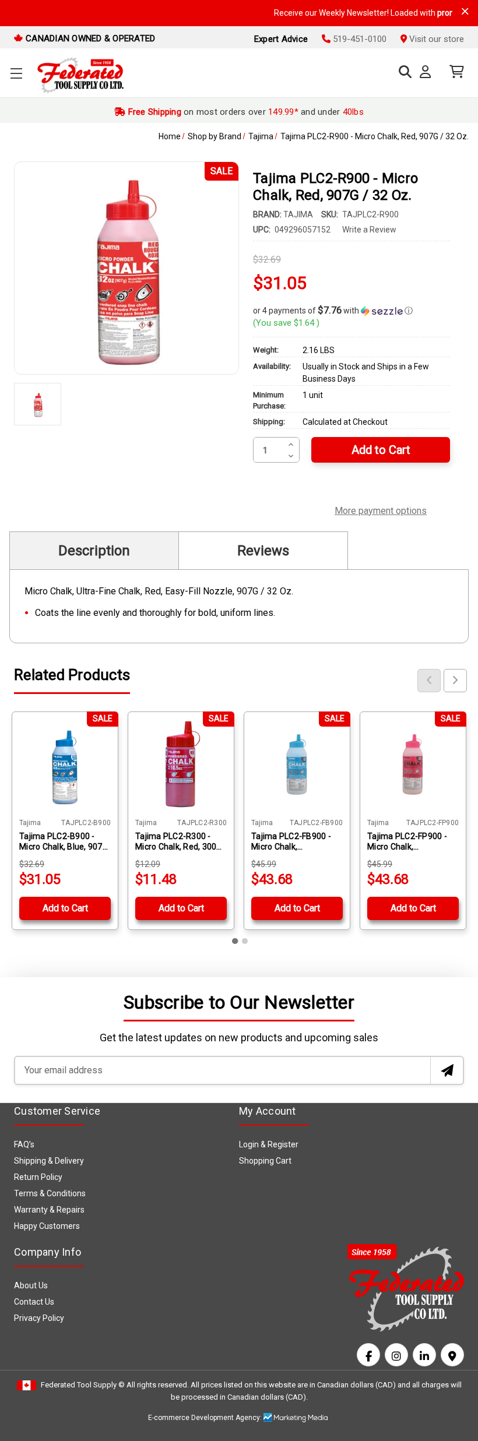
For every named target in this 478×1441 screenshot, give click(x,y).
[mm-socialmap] (452, 1354)
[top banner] (465, 11)
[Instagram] (396, 1354)
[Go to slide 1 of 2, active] (235, 941)
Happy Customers (47, 1226)
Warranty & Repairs (49, 1209)
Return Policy (38, 1177)
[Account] (427, 72)
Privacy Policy (39, 1318)
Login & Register (268, 1144)
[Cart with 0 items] (454, 72)
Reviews (263, 550)
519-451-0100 (358, 39)
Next (455, 680)
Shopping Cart (265, 1160)
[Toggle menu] (16, 73)
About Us (31, 1285)
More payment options (381, 509)
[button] (351, 310)
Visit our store (435, 39)
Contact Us (34, 1301)
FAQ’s (24, 1144)
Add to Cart (65, 908)
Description (94, 550)
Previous (429, 680)
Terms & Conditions (50, 1193)
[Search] (402, 72)
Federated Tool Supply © (82, 1384)
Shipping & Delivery (49, 1160)
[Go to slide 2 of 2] (245, 941)
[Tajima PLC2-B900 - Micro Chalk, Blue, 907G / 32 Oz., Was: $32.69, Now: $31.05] (65, 765)
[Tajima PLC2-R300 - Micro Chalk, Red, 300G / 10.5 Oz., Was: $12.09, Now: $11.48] (181, 765)
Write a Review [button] (369, 229)
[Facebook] (368, 1354)
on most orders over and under (244, 112)
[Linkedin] (424, 1354)
